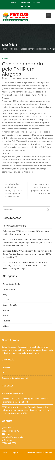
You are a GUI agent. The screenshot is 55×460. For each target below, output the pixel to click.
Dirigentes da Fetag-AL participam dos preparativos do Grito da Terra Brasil (40, 189)
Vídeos (6, 326)
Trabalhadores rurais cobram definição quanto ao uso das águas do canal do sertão (14, 190)
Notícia (5, 58)
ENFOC (6, 299)
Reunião (6, 321)
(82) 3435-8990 (9, 443)
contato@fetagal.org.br (12, 437)
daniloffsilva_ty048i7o (28, 78)
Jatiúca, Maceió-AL (10, 431)
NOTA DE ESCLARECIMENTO (14, 226)
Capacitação (9, 289)
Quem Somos (24, 2)
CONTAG (6, 367)
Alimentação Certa (11, 284)
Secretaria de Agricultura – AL (15, 378)
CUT (4, 372)
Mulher (6, 310)
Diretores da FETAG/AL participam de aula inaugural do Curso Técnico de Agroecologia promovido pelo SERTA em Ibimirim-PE (27, 254)
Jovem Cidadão (10, 305)
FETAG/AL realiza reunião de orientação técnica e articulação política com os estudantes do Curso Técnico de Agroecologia (25, 265)
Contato (36, 2)
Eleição (6, 294)
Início (13, 2)
